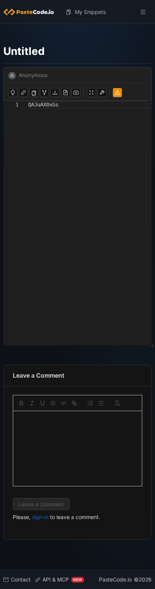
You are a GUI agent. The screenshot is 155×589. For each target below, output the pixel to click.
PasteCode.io (115, 579)
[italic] (32, 403)
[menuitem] (31, 12)
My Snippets (90, 12)
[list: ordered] (90, 403)
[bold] (21, 403)
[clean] (117, 403)
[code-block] (63, 403)
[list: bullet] (101, 403)
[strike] (53, 403)
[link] (74, 403)
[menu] (77, 12)
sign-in (40, 517)
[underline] (42, 403)
